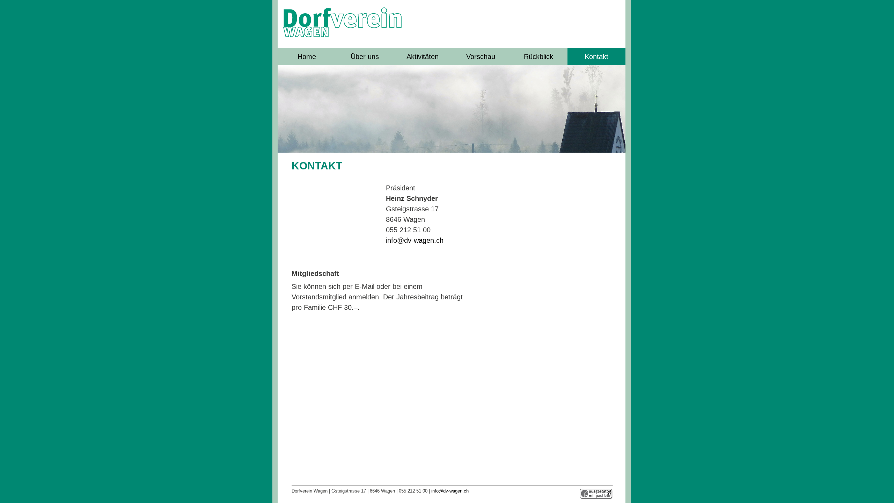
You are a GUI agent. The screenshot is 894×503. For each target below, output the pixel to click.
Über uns (365, 56)
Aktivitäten (422, 56)
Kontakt (596, 56)
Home (307, 56)
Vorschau (480, 56)
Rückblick (538, 56)
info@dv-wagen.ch (415, 240)
